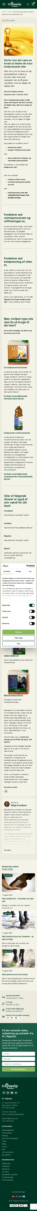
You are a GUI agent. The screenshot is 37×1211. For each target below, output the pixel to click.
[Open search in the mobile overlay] (28, 4)
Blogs (4, 1144)
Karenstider (6, 1155)
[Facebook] (4, 1093)
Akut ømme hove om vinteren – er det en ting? (18, 937)
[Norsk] (17, 1196)
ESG (3, 1149)
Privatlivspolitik (7, 1177)
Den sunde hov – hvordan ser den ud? (18, 900)
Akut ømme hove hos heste (15, 974)
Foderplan (5, 1166)
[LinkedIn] (16, 1093)
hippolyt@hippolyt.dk (10, 1118)
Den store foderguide (10, 1138)
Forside (4, 12)
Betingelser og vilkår (9, 1174)
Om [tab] (30, 571)
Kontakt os (6, 1169)
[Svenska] (20, 1196)
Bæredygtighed (8, 1130)
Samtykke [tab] (6, 571)
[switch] (32, 611)
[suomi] (23, 1196)
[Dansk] (13, 1196)
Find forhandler (7, 1180)
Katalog (5, 1135)
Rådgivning (6, 1163)
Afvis (18, 644)
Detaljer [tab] (18, 571)
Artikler (10, 12)
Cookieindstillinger (18, 1192)
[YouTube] (12, 1093)
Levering (5, 1172)
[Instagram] (8, 1093)
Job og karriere (8, 1152)
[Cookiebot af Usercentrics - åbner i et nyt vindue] (26, 566)
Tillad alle (18, 632)
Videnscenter (7, 1133)
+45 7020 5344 (8, 1121)
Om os (4, 1146)
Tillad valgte (18, 638)
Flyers (4, 1141)
